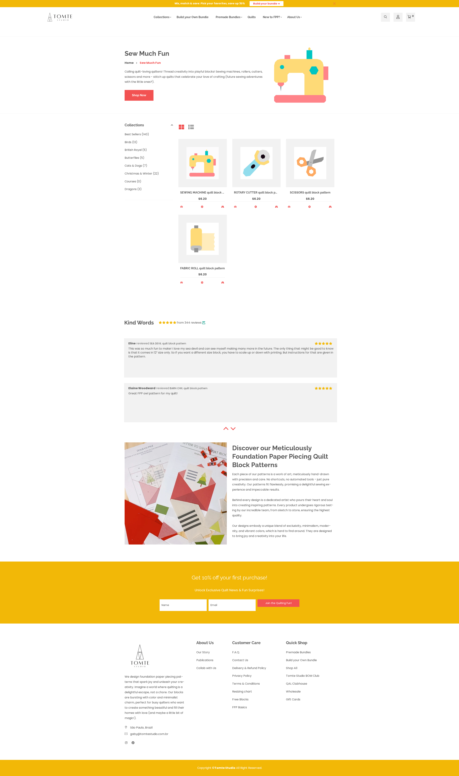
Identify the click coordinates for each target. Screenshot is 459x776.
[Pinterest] (133, 743)
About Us (293, 17)
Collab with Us (206, 668)
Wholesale (293, 691)
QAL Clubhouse (296, 684)
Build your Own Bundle (193, 17)
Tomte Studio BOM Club (302, 676)
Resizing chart (242, 691)
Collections (161, 17)
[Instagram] (126, 743)
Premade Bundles (228, 17)
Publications (204, 660)
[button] (225, 429)
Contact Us (240, 660)
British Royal (136, 150)
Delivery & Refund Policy (249, 668)
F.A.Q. (236, 652)
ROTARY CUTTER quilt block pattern (259, 192)
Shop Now (139, 95)
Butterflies (134, 158)
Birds (131, 142)
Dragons (133, 189)
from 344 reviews (189, 323)
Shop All (291, 668)
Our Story (203, 652)
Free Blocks (240, 699)
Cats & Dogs (136, 166)
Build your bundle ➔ (266, 3)
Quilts (252, 17)
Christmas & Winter (142, 173)
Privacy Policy (242, 676)
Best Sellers (137, 134)
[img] (167, 323)
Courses (133, 181)
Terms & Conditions (246, 684)
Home (129, 63)
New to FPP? (271, 17)
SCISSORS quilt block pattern (310, 192)
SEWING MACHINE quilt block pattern (206, 192)
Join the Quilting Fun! (278, 603)
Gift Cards (293, 699)
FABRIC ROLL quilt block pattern (202, 268)
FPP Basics (239, 707)
